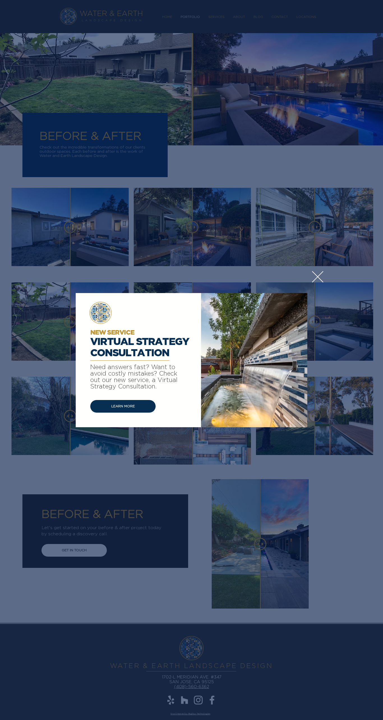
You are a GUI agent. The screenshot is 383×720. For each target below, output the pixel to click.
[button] (318, 276)
